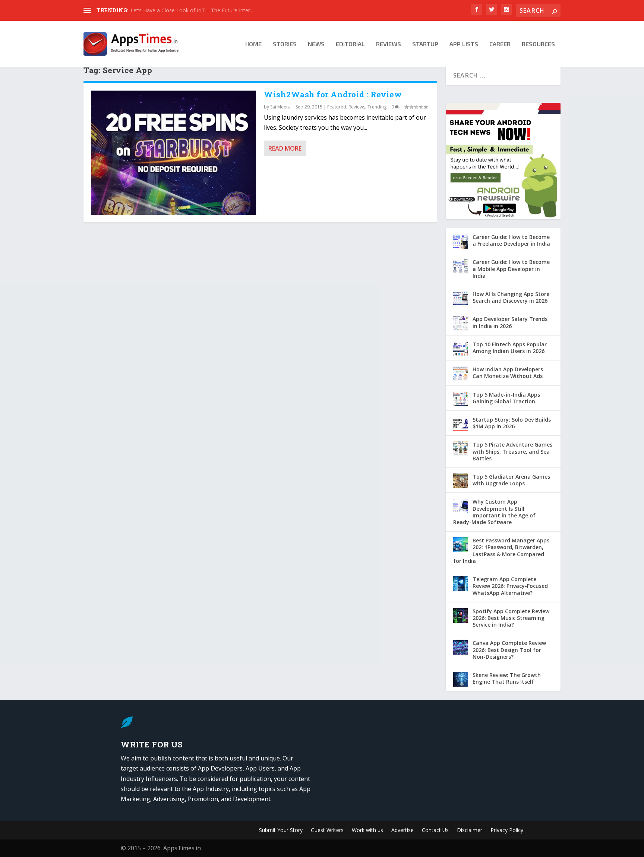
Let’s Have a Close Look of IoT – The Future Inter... (191, 10)
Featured (336, 107)
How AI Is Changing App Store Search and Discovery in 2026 (511, 297)
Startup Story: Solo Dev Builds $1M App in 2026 (512, 423)
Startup (425, 44)
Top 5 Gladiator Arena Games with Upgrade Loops (511, 480)
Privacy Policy (506, 831)
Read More (285, 148)
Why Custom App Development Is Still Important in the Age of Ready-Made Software (494, 512)
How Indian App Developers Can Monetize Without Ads (508, 372)
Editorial (350, 44)
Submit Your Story (281, 831)
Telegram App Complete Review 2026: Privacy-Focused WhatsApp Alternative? (510, 586)
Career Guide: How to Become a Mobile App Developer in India (511, 268)
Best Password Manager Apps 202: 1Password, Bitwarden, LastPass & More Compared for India (501, 550)
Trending (376, 107)
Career (500, 44)
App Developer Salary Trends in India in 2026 (510, 322)
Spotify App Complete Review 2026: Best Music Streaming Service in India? (511, 618)
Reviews (388, 44)
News (316, 44)
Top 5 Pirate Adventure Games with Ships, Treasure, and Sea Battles (512, 451)
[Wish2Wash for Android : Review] (173, 153)
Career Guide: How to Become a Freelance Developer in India (511, 240)
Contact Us (435, 831)
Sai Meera (280, 107)
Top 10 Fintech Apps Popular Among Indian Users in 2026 (510, 348)
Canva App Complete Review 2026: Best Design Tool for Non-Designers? (509, 649)
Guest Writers (327, 831)
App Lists (463, 44)
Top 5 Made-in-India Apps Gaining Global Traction (506, 398)
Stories (285, 44)
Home (253, 44)
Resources (538, 44)
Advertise (402, 831)
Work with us (367, 831)
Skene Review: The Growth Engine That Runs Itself (507, 678)
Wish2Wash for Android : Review (333, 94)
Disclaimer (469, 831)
